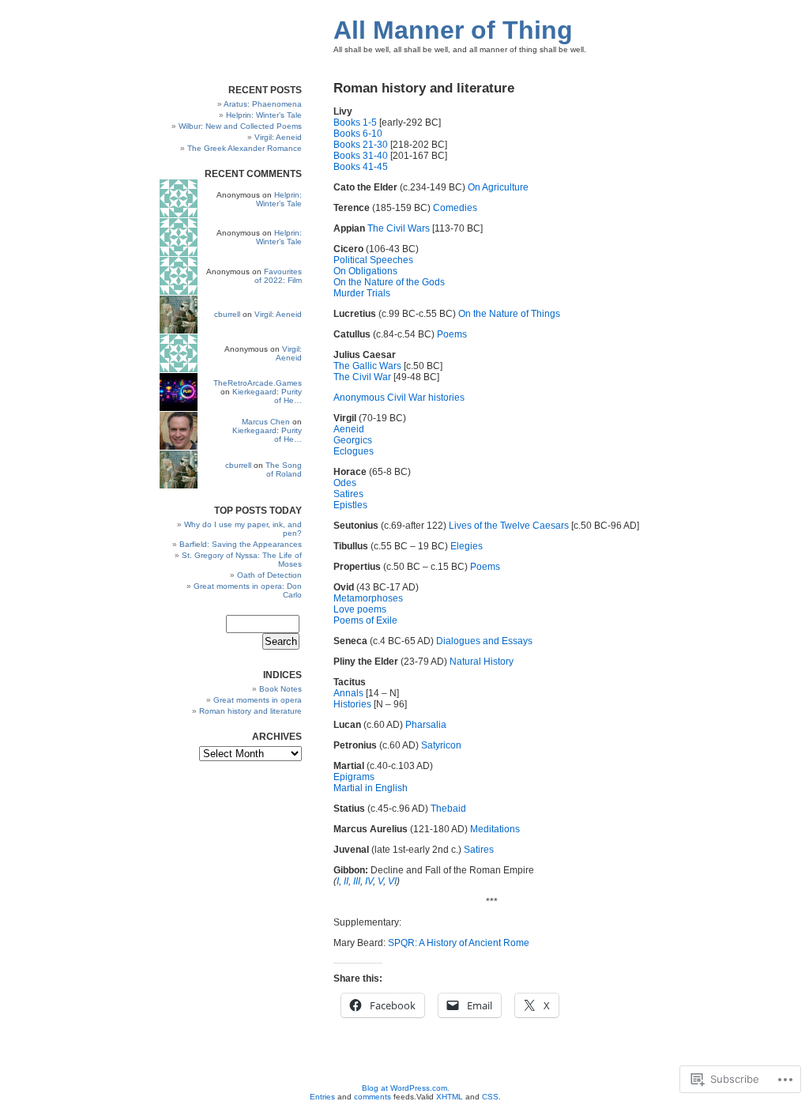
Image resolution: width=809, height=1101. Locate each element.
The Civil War (362, 377)
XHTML (449, 1096)
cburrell (227, 314)
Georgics (352, 440)
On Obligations (365, 271)
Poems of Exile (365, 620)
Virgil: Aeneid (278, 137)
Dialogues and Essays (484, 641)
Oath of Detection (269, 575)
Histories (353, 704)
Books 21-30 (360, 144)
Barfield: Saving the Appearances (240, 544)
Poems (452, 334)
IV (369, 881)
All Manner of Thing (453, 30)
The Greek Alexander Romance (244, 148)
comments (372, 1096)
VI (392, 881)
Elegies (466, 546)
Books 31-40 (360, 155)
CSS (490, 1096)
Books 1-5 (355, 122)
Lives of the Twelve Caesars (509, 525)
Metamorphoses (368, 598)
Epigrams (353, 776)
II (346, 881)
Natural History (482, 661)
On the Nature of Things (509, 313)
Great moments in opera (257, 700)
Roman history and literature (250, 711)
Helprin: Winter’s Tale (264, 115)
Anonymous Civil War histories (399, 397)
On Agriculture (498, 187)
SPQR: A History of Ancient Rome (458, 942)
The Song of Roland (283, 469)
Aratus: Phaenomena (263, 104)
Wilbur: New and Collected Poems (240, 126)
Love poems (359, 609)
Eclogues (353, 451)
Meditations (495, 829)
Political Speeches (373, 260)
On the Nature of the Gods (389, 282)
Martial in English (370, 788)
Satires (348, 494)
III (356, 881)
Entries (322, 1096)
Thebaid (448, 808)
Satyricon (441, 745)
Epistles (350, 505)
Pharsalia (425, 724)
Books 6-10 (357, 133)
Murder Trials (361, 293)
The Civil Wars (398, 228)
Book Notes (280, 688)
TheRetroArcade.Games (257, 383)
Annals (349, 693)
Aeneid (348, 429)
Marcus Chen (266, 421)
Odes (344, 482)
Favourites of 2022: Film (278, 276)
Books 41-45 (360, 166)
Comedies (455, 207)
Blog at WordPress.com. (406, 1088)
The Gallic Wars (367, 365)
